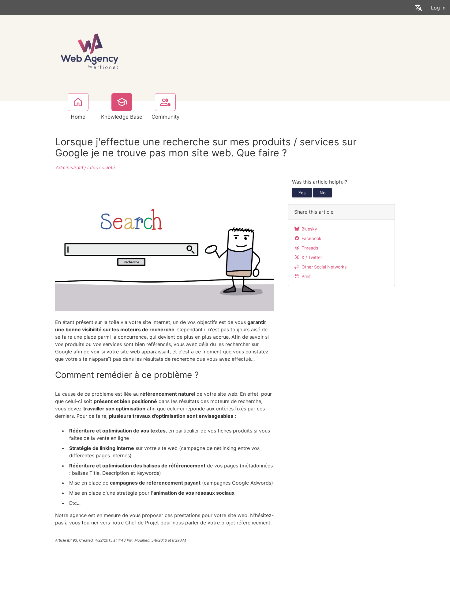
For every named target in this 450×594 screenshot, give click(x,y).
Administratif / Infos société (85, 167)
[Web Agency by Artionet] (89, 50)
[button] (418, 7)
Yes (302, 192)
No (322, 192)
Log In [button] (438, 8)
